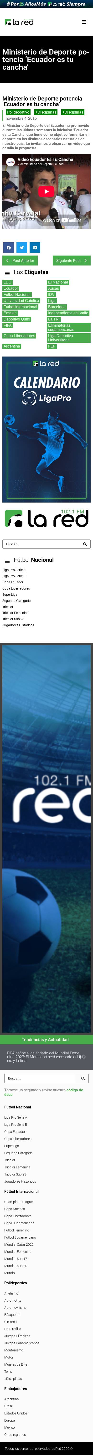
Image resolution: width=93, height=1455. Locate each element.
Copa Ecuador (14, 1132)
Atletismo (11, 1293)
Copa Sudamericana (19, 1223)
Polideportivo (18, 112)
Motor (8, 1357)
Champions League (18, 1202)
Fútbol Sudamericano (20, 1237)
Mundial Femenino (17, 1252)
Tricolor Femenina (17, 1167)
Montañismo (13, 1350)
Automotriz (12, 1300)
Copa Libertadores (17, 1139)
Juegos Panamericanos (21, 1343)
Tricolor (9, 1160)
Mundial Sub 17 (15, 1259)
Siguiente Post (68, 260)
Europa (9, 1420)
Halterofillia (12, 1329)
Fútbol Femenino (16, 1230)
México (9, 1427)
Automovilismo (15, 1307)
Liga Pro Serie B (15, 1124)
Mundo (9, 1273)
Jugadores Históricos (20, 1181)
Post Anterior (23, 260)
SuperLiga (11, 1146)
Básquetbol (12, 1315)
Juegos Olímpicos (17, 1336)
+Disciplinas (46, 112)
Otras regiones (15, 1435)
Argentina (11, 1399)
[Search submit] (85, 544)
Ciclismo (10, 1322)
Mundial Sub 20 (15, 1266)
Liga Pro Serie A (15, 1117)
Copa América (14, 1209)
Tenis (8, 1371)
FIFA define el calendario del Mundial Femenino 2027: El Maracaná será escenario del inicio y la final (45, 1057)
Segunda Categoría (18, 1153)
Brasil (8, 1406)
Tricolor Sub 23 (15, 1174)
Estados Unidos (15, 1413)
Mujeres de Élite (15, 1364)
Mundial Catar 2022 (19, 1244)
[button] (84, 22)
